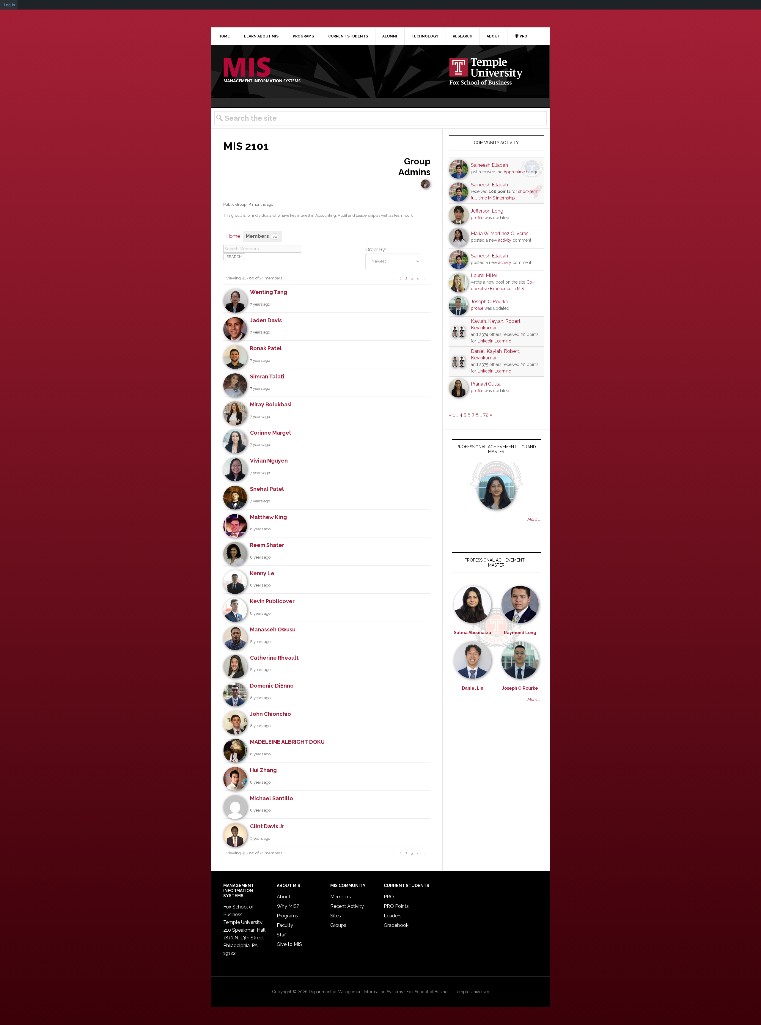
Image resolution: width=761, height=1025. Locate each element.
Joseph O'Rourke (489, 301)
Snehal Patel (267, 489)
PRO (389, 897)
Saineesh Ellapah (489, 165)
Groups (338, 925)
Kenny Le (262, 573)
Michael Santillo (271, 798)
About (283, 897)
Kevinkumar (484, 328)
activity (504, 240)
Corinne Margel (270, 433)
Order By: (375, 249)
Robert (513, 321)
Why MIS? (288, 906)
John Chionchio (270, 714)
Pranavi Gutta (486, 384)
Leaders (393, 916)
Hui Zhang (263, 770)
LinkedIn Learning (494, 341)
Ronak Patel (266, 348)
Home (233, 236)
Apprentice (514, 171)
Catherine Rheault (274, 658)
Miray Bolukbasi (271, 404)
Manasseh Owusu (272, 629)
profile (477, 217)
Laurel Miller (484, 275)
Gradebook (396, 925)
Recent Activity (347, 906)
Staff (282, 935)
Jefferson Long (487, 211)
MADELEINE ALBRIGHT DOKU (287, 742)
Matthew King (268, 517)
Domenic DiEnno (272, 686)
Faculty (285, 925)
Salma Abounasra (472, 632)
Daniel (478, 351)
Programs (287, 916)
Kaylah (478, 321)
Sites (335, 916)
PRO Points (396, 906)
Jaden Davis (266, 320)
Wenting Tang (268, 292)
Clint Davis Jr (267, 826)
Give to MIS (289, 944)
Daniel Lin (472, 688)
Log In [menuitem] (9, 4)
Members (261, 236)
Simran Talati (267, 376)
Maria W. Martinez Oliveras (500, 233)
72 (485, 415)
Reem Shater (267, 545)
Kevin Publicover (272, 601)
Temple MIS (262, 70)
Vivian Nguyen (269, 461)
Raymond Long (520, 632)
